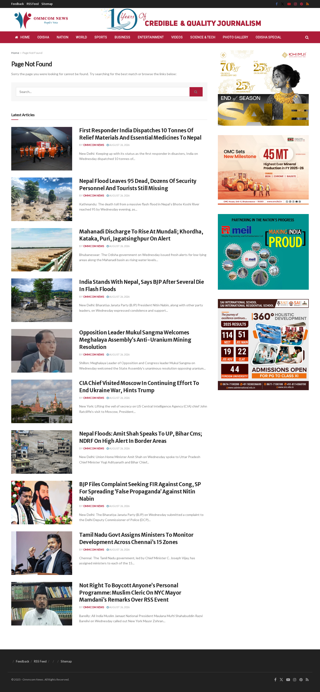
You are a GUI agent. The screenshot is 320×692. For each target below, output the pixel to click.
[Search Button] (307, 37)
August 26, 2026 (119, 144)
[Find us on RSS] (307, 4)
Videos (177, 37)
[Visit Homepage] (40, 19)
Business (122, 37)
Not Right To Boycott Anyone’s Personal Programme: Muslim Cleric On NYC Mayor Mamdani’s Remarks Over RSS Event (130, 592)
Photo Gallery (235, 37)
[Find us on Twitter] (282, 4)
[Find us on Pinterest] (301, 4)
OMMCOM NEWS (93, 144)
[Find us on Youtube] (289, 4)
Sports (100, 37)
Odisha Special (268, 37)
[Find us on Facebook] (277, 4)
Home (25, 37)
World (81, 37)
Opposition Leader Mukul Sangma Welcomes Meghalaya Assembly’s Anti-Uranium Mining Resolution (135, 339)
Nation (62, 37)
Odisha (43, 37)
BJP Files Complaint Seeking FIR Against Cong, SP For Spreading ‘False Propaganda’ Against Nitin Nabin (140, 491)
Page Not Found (32, 53)
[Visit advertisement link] (192, 19)
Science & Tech (202, 37)
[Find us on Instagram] (295, 4)
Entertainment (151, 37)
